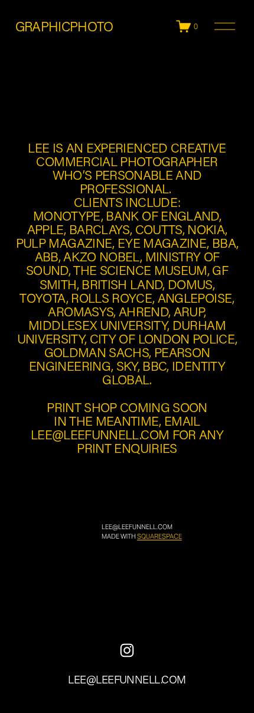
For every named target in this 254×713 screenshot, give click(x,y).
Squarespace (159, 536)
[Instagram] (127, 650)
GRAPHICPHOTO (64, 26)
